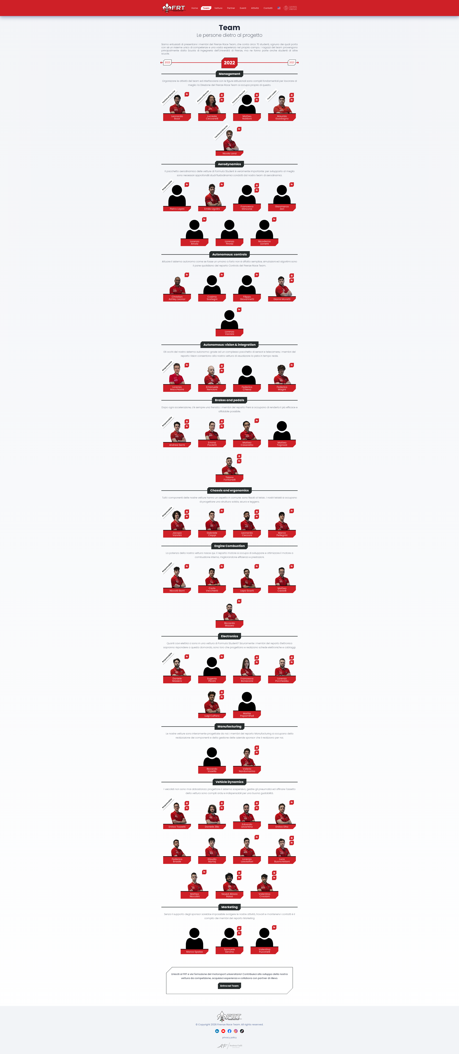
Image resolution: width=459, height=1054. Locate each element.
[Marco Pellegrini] (282, 522)
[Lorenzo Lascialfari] (247, 848)
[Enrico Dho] (282, 813)
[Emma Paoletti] (212, 431)
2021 (291, 62)
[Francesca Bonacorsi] (247, 667)
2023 (167, 62)
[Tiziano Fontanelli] (229, 466)
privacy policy (229, 1037)
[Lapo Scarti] (247, 577)
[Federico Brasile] (177, 848)
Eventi (243, 8)
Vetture (218, 8)
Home (194, 8)
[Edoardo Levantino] (247, 813)
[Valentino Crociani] (264, 883)
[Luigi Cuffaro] (212, 702)
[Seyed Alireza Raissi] (229, 883)
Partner (231, 8)
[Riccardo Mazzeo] (229, 612)
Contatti (268, 8)
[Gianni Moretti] (282, 285)
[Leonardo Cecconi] (247, 522)
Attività (255, 8)
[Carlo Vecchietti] (212, 577)
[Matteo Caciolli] (282, 577)
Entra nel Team (229, 985)
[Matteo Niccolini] (194, 883)
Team (206, 8)
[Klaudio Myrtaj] (212, 848)
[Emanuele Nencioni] (212, 376)
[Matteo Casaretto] (247, 431)
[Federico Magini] (282, 376)
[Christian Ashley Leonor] (177, 285)
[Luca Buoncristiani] (282, 848)
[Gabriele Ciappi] (212, 522)
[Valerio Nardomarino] (247, 758)
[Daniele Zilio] (212, 813)
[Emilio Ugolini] (212, 195)
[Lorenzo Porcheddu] (282, 667)
